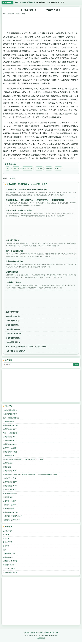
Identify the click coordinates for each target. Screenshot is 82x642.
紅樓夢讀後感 (7, 463)
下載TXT (49, 168)
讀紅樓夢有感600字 (10, 440)
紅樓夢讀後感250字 (10, 429)
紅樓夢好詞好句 (8, 508)
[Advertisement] (41, 24)
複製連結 (39, 168)
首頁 (16, 2)
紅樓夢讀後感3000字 (10, 512)
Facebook (16, 168)
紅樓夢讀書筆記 (8, 421)
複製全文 (58, 168)
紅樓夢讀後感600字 (10, 471)
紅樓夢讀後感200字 (13, 321)
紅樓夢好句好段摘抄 (10, 448)
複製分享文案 (28, 168)
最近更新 (56, 632)
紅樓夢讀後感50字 (9, 437)
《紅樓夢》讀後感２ (13, 329)
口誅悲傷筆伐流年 (9, 553)
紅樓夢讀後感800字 (10, 444)
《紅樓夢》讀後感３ (10, 478)
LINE (8, 168)
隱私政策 (48, 632)
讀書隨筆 (31, 2)
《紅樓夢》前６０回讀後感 (15, 351)
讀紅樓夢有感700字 (10, 490)
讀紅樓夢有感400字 (13, 316)
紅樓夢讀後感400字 (10, 455)
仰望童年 (6, 535)
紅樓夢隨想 (7, 467)
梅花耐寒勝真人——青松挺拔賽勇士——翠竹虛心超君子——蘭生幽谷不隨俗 (30, 474)
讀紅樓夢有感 (7, 497)
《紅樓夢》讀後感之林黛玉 (12, 516)
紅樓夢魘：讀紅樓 (9, 501)
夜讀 (4, 550)
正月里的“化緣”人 (9, 569)
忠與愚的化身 (7, 531)
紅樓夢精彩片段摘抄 (10, 452)
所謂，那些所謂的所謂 (11, 418)
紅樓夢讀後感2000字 (13, 338)
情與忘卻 (6, 538)
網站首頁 (26, 632)
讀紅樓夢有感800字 (13, 312)
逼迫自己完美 (7, 542)
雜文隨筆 (23, 2)
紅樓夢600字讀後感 (10, 493)
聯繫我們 (41, 632)
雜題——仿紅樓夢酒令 (11, 433)
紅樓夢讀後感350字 (10, 482)
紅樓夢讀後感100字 (13, 325)
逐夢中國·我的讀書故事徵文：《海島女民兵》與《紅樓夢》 (27, 347)
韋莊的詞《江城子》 (10, 565)
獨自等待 (6, 546)
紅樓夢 (12, 178)
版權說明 (34, 632)
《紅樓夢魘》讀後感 (13, 342)
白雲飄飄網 (41, 638)
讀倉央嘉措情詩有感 (10, 572)
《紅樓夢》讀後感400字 (14, 333)
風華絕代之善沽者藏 (10, 561)
